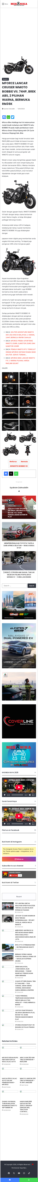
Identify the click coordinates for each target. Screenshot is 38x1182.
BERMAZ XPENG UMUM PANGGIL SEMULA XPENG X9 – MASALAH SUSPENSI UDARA (25, 957)
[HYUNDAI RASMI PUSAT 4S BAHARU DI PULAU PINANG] (8, 1028)
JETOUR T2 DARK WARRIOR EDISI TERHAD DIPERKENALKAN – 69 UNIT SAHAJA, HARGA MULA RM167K (25, 920)
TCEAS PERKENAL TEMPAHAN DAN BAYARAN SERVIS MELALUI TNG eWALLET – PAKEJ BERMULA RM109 (25, 1000)
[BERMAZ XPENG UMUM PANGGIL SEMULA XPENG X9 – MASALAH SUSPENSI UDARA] (8, 957)
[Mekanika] (19, 3)
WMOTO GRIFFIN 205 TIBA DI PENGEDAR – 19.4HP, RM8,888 (28, 1080)
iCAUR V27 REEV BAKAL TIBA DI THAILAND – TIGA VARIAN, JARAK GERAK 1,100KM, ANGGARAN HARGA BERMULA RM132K (25, 985)
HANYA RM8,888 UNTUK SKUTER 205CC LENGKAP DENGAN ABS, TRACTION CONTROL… (26, 1106)
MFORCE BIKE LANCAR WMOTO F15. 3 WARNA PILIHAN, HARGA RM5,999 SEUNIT (20, 360)
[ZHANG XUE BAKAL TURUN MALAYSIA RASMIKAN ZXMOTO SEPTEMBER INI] (10, 1095)
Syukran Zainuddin (9, 109)
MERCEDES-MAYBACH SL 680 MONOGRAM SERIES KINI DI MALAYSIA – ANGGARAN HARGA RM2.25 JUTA (25, 934)
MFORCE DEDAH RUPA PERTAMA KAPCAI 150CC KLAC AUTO (10, 1060)
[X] (11, 474)
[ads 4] (19, 767)
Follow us (19, 859)
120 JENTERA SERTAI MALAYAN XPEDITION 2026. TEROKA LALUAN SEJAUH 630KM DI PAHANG (25, 906)
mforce (14, 461)
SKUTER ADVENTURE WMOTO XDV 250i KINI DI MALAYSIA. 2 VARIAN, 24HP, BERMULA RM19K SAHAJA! (20, 334)
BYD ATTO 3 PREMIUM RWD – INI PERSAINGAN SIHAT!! (25, 946)
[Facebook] (6, 474)
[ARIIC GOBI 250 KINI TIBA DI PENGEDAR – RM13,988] (28, 1051)
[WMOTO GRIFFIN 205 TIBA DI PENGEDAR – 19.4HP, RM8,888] (28, 1072)
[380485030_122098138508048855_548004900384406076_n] (19, 738)
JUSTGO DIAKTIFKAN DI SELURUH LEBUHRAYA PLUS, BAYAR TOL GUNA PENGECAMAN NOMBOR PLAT (19, 513)
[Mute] (30, 795)
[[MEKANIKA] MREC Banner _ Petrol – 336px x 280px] (19, 619)
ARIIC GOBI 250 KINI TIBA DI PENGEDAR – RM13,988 (27, 1060)
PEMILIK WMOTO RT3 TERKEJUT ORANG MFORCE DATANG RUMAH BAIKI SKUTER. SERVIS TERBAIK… (21, 352)
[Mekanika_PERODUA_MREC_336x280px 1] (19, 700)
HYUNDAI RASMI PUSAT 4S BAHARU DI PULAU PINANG (25, 1026)
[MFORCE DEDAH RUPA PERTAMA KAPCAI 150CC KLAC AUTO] (10, 1051)
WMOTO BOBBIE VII (19, 466)
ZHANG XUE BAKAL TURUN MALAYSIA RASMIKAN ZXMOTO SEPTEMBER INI (9, 1104)
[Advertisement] (19, 33)
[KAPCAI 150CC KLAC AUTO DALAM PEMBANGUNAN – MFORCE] (10, 1072)
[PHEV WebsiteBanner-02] (19, 668)
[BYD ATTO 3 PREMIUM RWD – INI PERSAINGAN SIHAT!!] (8, 948)
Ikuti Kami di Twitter (10, 882)
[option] (19, 507)
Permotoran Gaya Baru (19, 1168)
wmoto (25, 461)
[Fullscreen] (33, 795)
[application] (19, 787)
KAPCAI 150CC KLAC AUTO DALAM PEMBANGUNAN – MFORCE (9, 1081)
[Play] (5, 795)
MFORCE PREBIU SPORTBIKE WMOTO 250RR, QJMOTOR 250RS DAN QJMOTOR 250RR (20, 343)
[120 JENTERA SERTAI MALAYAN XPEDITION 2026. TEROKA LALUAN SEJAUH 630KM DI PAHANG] (8, 906)
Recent (19, 897)
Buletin (5, 79)
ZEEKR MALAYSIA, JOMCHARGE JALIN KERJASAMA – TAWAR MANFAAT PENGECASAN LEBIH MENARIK (24, 971)
